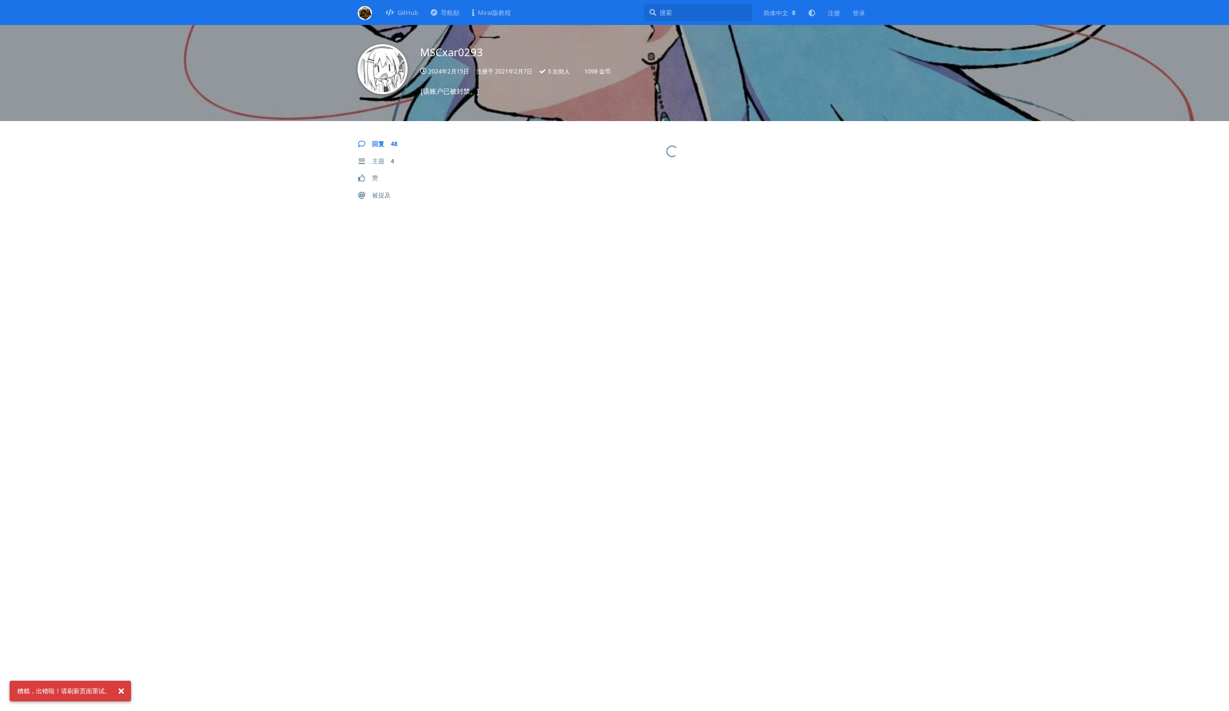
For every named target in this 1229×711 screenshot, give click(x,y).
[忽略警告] (121, 691)
